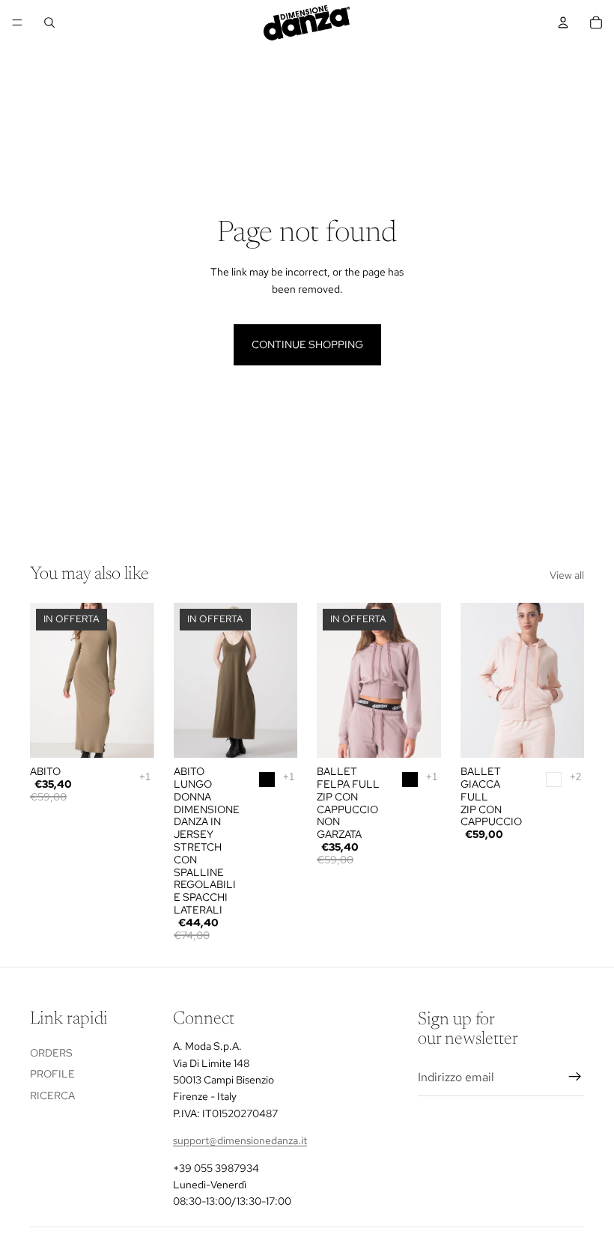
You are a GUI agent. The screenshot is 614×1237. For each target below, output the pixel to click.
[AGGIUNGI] (131, 734)
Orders (51, 1053)
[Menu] (17, 22)
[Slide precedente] (46, 680)
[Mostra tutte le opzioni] (145, 777)
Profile (52, 1074)
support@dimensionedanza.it (240, 1140)
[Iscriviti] (575, 1076)
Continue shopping (307, 344)
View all (567, 575)
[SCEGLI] (274, 734)
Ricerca (52, 1095)
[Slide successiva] (137, 680)
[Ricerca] (49, 22)
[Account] (563, 22)
